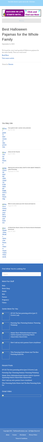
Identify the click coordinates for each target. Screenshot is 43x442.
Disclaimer (23, 435)
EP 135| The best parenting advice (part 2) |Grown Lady (20, 370)
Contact (14, 435)
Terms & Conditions (21, 438)
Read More (5, 55)
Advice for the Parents (14, 152)
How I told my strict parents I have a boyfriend (17, 380)
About (7, 435)
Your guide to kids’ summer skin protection (19, 128)
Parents (10, 64)
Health (4, 291)
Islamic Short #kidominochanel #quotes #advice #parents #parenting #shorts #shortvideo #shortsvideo (21, 376)
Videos (4, 303)
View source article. (8, 58)
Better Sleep (6, 288)
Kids (3, 294)
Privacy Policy (33, 435)
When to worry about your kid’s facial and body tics (21, 203)
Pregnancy (5, 300)
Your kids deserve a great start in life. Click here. (21, 2)
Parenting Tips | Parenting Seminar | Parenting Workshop (20, 373)
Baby (3, 286)
